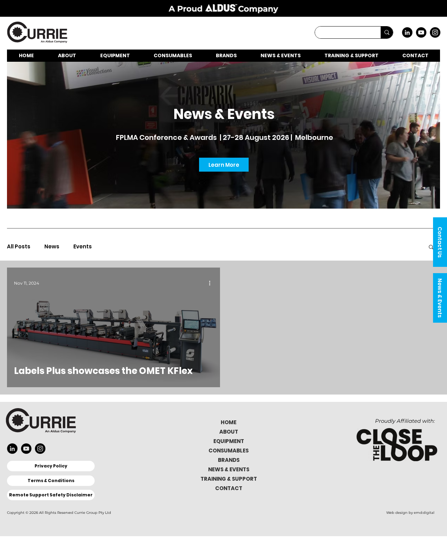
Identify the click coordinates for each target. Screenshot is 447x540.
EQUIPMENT (228, 441)
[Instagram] (435, 32)
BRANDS (229, 460)
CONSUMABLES (228, 450)
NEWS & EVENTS (228, 469)
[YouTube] (421, 32)
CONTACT (228, 488)
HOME (228, 422)
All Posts (18, 246)
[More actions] (212, 283)
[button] (440, 242)
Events (82, 246)
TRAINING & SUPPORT (228, 478)
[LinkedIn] (407, 32)
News (51, 246)
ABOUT (228, 431)
